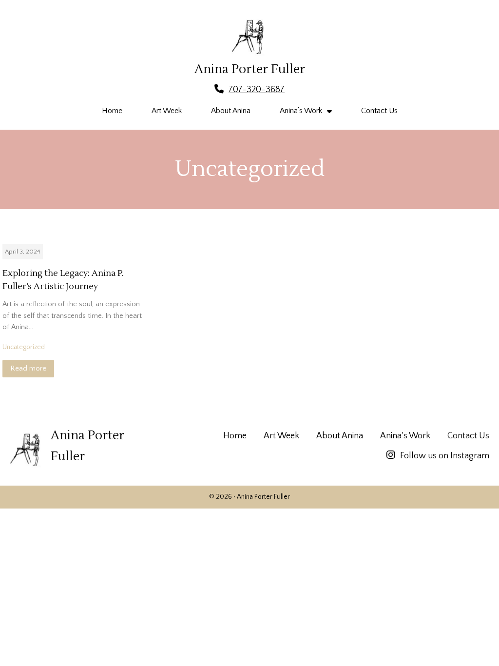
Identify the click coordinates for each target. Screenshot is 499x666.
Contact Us (379, 110)
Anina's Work (405, 436)
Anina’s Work (301, 110)
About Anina (230, 110)
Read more (28, 368)
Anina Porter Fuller (249, 69)
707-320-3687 (257, 90)
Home (112, 110)
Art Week (167, 110)
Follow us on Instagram (444, 456)
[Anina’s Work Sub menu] (329, 111)
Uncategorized (23, 347)
